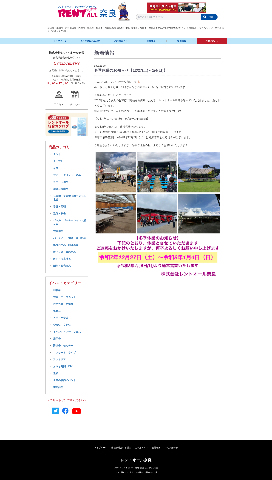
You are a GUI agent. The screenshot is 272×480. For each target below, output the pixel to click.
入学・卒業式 (60, 318)
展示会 (57, 338)
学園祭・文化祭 (62, 324)
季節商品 (58, 387)
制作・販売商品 (62, 265)
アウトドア (59, 359)
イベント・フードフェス (67, 331)
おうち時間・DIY (63, 366)
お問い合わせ (212, 41)
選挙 (55, 373)
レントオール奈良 (136, 460)
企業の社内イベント (64, 380)
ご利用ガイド (120, 41)
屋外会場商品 (60, 189)
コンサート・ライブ (64, 352)
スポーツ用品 (60, 182)
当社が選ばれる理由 (90, 41)
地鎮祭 (57, 290)
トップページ (60, 41)
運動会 (57, 311)
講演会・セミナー (63, 345)
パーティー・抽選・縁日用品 (69, 238)
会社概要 (151, 41)
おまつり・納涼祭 (63, 304)
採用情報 (181, 41)
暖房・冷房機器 (62, 258)
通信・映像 (59, 213)
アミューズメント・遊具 (67, 175)
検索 (211, 17)
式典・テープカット (64, 297)
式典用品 (58, 231)
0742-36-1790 (68, 64)
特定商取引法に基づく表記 (146, 468)
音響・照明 (59, 206)
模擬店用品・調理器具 (65, 245)
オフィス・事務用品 (64, 252)
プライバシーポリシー (123, 468)
